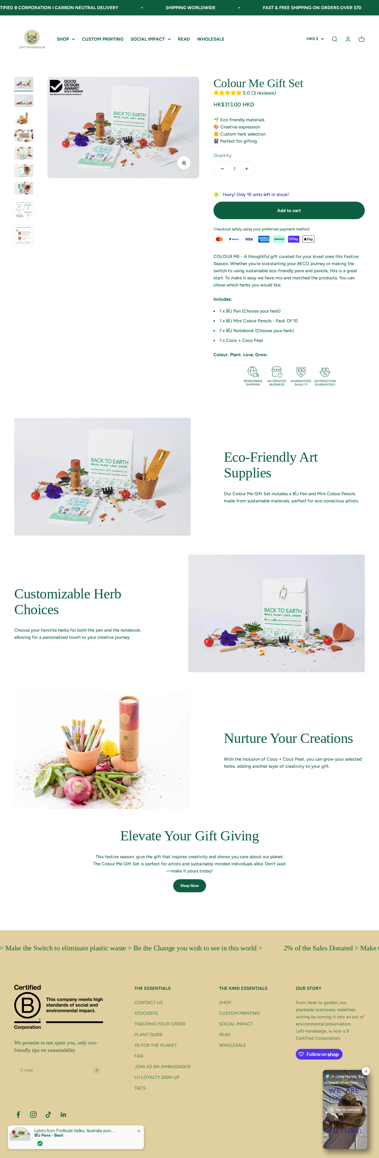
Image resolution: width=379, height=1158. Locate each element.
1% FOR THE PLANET (155, 1045)
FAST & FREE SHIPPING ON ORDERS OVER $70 (286, 7)
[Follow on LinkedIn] (64, 1115)
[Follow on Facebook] (18, 1115)
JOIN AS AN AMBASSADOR (162, 1066)
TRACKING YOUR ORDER (159, 1024)
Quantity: (222, 155)
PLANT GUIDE (148, 1034)
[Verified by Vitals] (40, 1143)
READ (184, 39)
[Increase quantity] (246, 169)
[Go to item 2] (23, 101)
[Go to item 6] (23, 171)
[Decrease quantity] (222, 169)
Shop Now (189, 885)
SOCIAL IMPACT (148, 39)
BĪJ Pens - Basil (48, 1135)
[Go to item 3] (23, 119)
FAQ (138, 1056)
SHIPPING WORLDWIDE (165, 7)
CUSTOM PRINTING (102, 39)
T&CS (140, 1088)
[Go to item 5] (23, 154)
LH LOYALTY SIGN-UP (156, 1077)
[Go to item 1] (23, 84)
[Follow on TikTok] (48, 1115)
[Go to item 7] (23, 189)
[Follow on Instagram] (33, 1115)
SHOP (63, 39)
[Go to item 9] (23, 236)
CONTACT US (148, 1002)
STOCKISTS (146, 1013)
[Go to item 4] (23, 136)
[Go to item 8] (23, 210)
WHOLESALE (210, 39)
